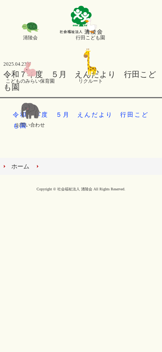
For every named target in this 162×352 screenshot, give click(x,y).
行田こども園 (90, 37)
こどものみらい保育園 (30, 81)
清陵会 (30, 37)
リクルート (90, 81)
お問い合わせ (30, 125)
